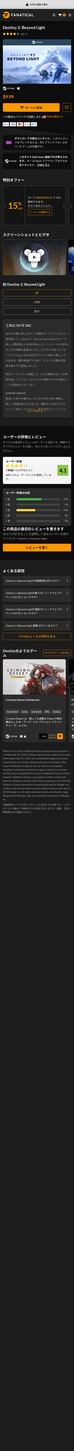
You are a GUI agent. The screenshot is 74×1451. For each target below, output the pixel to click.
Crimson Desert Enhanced (22, 699)
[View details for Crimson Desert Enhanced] (34, 677)
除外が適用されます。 (40, 205)
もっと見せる (35, 410)
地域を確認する (55, 116)
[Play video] (34, 257)
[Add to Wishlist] (67, 107)
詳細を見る (43, 164)
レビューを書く (37, 547)
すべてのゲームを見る (57, 652)
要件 (37, 311)
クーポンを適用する (39, 212)
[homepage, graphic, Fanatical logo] (18, 15)
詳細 (37, 302)
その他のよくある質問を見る (37, 636)
